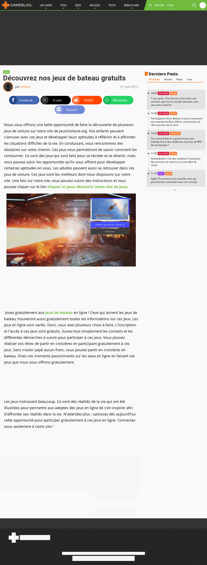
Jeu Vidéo (46, 5)
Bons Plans (131, 5)
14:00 (175, 99)
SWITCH (159, 5)
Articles (168, 79)
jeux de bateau (59, 312)
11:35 (176, 159)
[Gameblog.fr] (16, 5)
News (179, 79)
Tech (63, 5)
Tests (111, 5)
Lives (189, 79)
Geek (78, 5)
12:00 (176, 139)
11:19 (174, 178)
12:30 (176, 119)
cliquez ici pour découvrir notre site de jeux (87, 186)
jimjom (26, 87)
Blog (6, 72)
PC (150, 5)
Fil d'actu (154, 79)
